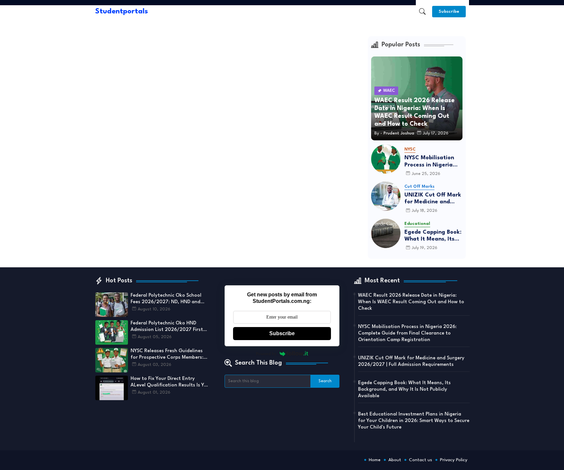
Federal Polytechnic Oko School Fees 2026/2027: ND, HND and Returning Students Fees (166, 299)
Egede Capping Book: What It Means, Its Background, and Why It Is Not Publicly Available (433, 236)
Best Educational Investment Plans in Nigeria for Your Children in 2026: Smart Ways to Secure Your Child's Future (413, 421)
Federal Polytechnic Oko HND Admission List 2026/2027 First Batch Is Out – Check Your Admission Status (167, 327)
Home (375, 460)
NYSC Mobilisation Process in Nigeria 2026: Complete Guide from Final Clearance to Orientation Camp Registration (429, 161)
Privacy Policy (453, 460)
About (394, 460)
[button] (422, 11)
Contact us (420, 460)
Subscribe (282, 333)
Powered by (266, 353)
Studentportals (121, 11)
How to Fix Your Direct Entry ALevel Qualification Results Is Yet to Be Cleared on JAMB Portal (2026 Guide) (170, 382)
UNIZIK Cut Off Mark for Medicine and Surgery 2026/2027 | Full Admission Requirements (433, 199)
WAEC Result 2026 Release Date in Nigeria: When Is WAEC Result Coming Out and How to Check (411, 302)
